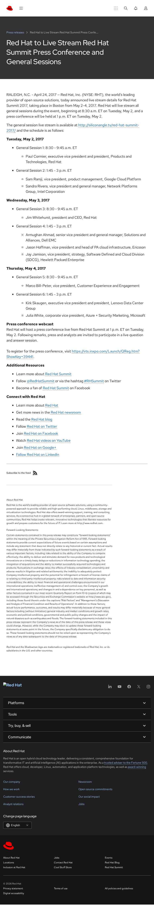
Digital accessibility (13, 893)
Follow (21, 454)
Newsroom (85, 782)
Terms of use (61, 888)
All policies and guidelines (119, 888)
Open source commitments (95, 789)
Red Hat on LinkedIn (43, 454)
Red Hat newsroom (65, 412)
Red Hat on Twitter (42, 426)
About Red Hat (11, 857)
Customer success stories (19, 796)
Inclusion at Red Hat (14, 867)
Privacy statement (13, 888)
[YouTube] (119, 688)
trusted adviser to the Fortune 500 (125, 762)
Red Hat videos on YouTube (49, 440)
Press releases (15, 32)
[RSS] (35, 472)
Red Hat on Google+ (40, 447)
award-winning (137, 767)
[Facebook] (129, 688)
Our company (11, 782)
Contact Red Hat (63, 862)
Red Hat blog (41, 419)
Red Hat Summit (58, 374)
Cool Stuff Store (63, 867)
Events (108, 857)
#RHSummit (94, 381)
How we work (11, 789)
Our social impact (89, 796)
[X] (138, 688)
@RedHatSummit (40, 381)
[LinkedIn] (109, 688)
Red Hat (51, 405)
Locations (8, 862)
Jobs (81, 804)
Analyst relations (13, 804)
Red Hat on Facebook (41, 433)
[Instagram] (148, 688)
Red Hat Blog (112, 862)
